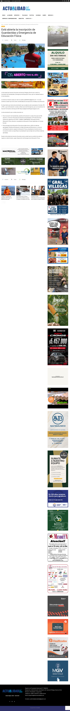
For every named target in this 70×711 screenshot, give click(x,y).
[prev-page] (2, 202)
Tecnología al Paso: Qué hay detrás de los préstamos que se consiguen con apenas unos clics (23, 198)
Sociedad (6, 24)
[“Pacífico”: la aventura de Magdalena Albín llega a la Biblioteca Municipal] (8, 190)
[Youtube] (68, 1)
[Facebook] (63, 1)
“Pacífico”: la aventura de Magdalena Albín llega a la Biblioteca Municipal (6, 198)
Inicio (2, 24)
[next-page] (4, 202)
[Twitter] (66, 1)
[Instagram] (65, 1)
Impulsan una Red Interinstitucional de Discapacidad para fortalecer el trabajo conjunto (38, 198)
